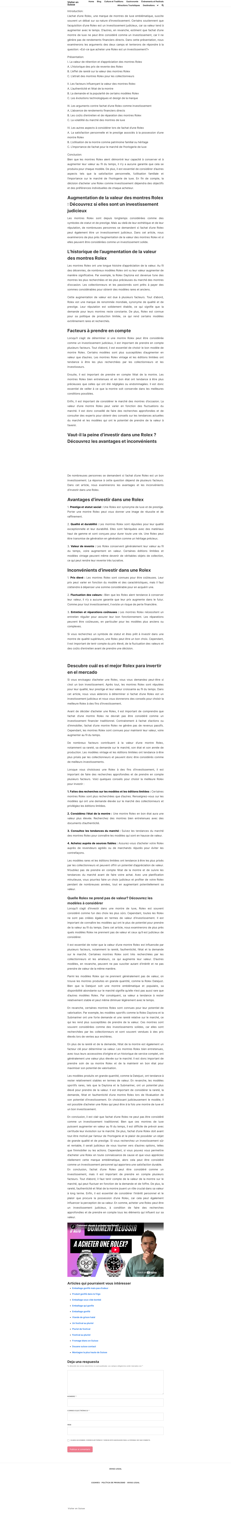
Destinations (149, 5)
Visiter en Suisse (72, 3)
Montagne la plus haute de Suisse (89, 1352)
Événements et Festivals (152, 1)
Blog (99, 1)
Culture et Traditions (113, 1)
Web (69, 1425)
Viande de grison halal (83, 1317)
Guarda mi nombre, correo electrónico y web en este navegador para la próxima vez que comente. (110, 1440)
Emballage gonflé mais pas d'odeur (90, 1288)
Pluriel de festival (81, 1329)
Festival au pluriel (81, 1335)
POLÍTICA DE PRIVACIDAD (113, 1483)
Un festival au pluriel (82, 1323)
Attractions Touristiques (128, 5)
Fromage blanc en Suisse (85, 1340)
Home (91, 1)
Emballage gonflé (81, 1311)
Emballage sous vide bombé (86, 1299)
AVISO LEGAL (115, 1469)
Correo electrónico (78, 1411)
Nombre (72, 1396)
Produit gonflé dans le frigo (86, 1294)
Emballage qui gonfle (83, 1305)
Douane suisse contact (84, 1346)
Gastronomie (132, 1)
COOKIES (95, 1483)
